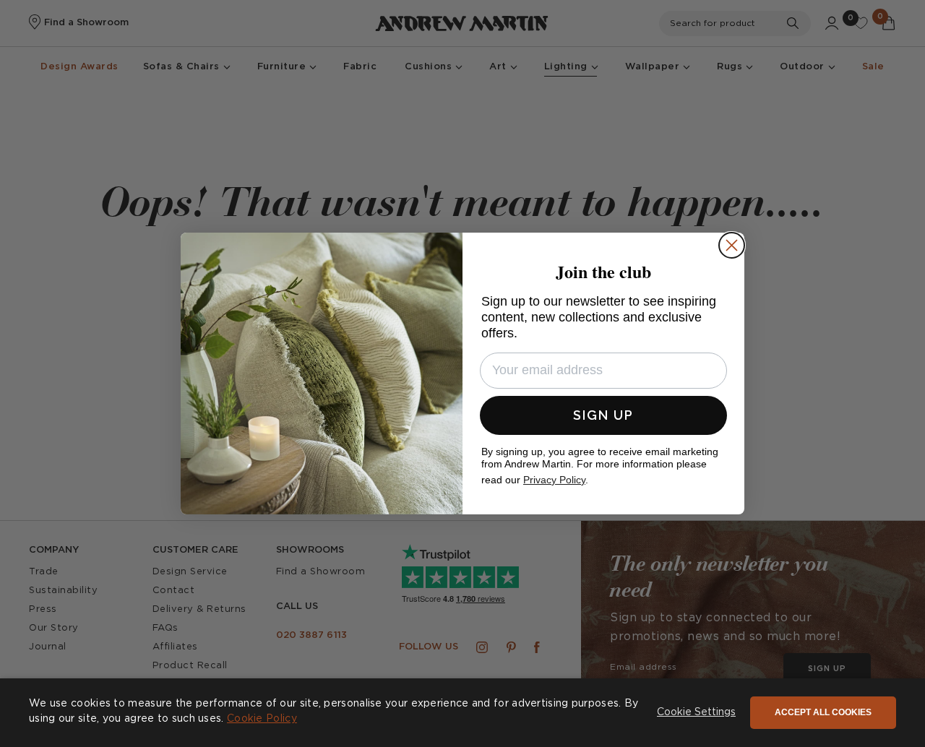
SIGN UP (603, 415)
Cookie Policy (262, 718)
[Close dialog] (731, 245)
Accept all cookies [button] (823, 712)
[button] (696, 713)
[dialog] (462, 712)
